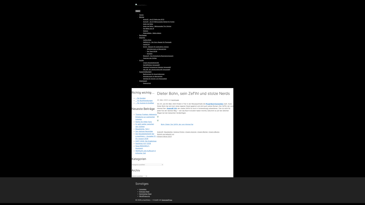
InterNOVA (146, 44)
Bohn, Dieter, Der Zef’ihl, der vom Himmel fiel (177, 124)
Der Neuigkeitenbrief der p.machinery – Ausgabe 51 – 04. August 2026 (146, 136)
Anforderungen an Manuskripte (156, 49)
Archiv (141, 60)
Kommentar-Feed (145, 194)
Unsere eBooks (214, 132)
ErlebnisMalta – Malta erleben (152, 33)
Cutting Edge (147, 40)
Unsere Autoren (190, 132)
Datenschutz (147, 83)
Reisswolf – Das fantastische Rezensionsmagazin (158, 56)
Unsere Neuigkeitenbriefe (151, 62)
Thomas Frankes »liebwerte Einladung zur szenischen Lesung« (146, 117)
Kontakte (149, 53)
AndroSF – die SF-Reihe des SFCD (153, 19)
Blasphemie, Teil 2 (142, 129)
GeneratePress (167, 200)
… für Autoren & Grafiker (144, 103)
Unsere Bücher (202, 132)
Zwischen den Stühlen (150, 58)
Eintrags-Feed (144, 192)
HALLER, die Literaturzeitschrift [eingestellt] (156, 69)
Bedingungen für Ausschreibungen (154, 74)
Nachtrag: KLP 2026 (143, 143)
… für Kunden (140, 98)
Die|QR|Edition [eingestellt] (151, 65)
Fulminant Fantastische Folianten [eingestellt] (157, 67)
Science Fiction (178, 132)
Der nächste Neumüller (144, 131)
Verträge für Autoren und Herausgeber (155, 78)
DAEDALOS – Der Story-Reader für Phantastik (157, 42)
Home (141, 15)
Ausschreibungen (145, 72)
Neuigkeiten (168, 132)
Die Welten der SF (148, 28)
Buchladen (143, 35)
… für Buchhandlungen (144, 101)
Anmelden (142, 189)
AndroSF (160, 132)
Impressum (143, 81)
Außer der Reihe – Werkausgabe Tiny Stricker (157, 26)
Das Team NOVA (152, 51)
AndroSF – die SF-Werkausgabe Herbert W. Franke (158, 21)
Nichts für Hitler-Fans (143, 122)
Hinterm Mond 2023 (164, 136)
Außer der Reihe (148, 24)
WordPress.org (144, 196)
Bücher (141, 17)
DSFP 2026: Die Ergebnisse (145, 141)
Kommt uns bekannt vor (165, 134)
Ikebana (145, 31)
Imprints (142, 38)
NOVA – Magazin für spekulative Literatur (156, 47)
